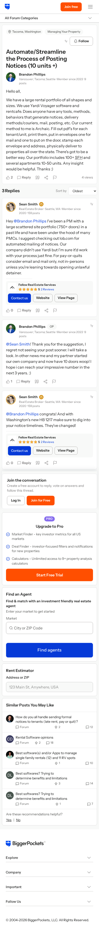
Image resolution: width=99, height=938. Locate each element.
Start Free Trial (49, 575)
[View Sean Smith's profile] (11, 207)
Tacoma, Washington (26, 31)
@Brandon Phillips (30, 221)
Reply (26, 177)
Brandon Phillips (32, 74)
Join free (71, 7)
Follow (84, 41)
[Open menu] (90, 7)
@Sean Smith (18, 344)
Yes (9, 820)
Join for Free (40, 500)
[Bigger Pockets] (7, 7)
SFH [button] (79, 157)
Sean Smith (28, 204)
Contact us (19, 298)
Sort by (61, 191)
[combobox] (51, 628)
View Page (66, 298)
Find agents (49, 650)
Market (11, 618)
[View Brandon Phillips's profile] (11, 77)
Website (43, 298)
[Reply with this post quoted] (37, 177)
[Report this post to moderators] (55, 177)
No (18, 820)
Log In (16, 500)
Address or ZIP (17, 677)
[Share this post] (46, 177)
